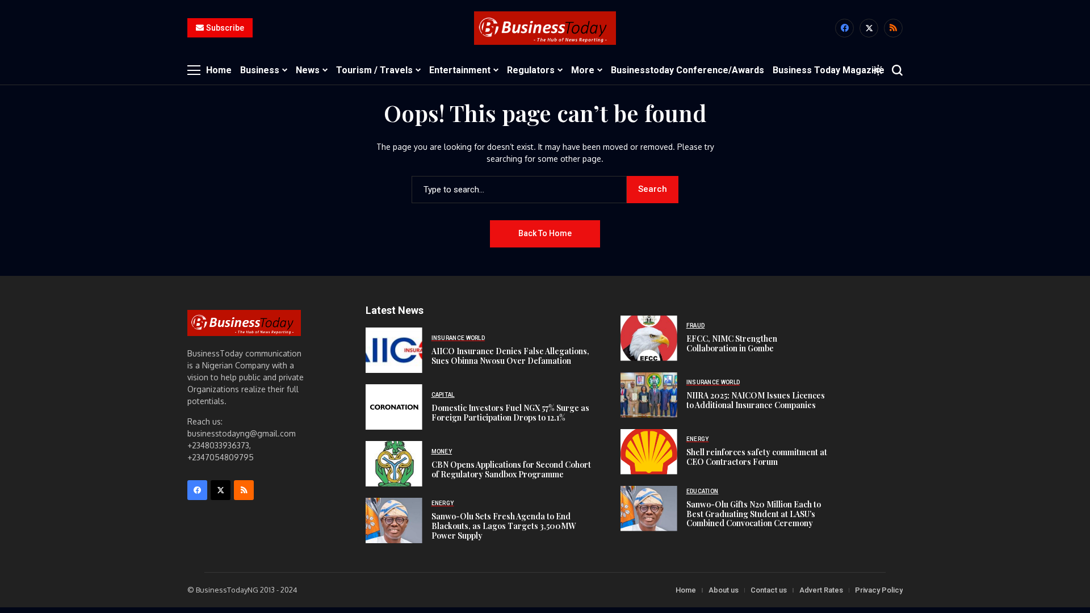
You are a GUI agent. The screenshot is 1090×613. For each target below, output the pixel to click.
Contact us (769, 590)
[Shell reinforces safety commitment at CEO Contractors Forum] (649, 452)
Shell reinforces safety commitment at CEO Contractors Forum (756, 457)
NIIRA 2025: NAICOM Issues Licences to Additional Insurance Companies (755, 400)
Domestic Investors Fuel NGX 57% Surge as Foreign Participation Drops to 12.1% (510, 412)
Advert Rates (821, 590)
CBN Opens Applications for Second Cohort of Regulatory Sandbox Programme (511, 469)
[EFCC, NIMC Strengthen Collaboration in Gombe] (649, 338)
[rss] (893, 28)
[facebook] (844, 28)
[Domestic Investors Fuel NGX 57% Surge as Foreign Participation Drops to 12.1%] (394, 407)
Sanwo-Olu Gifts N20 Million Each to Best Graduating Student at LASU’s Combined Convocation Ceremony (753, 514)
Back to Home (545, 233)
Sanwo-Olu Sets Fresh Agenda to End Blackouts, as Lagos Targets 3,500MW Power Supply (503, 526)
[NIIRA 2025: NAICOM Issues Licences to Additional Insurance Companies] (649, 395)
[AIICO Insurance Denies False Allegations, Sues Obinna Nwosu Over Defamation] (394, 350)
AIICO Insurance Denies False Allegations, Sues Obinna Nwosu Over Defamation (510, 356)
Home (686, 590)
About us (723, 590)
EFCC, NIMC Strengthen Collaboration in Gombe (731, 343)
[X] (869, 28)
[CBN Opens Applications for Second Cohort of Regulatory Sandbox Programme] (394, 463)
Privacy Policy (879, 590)
